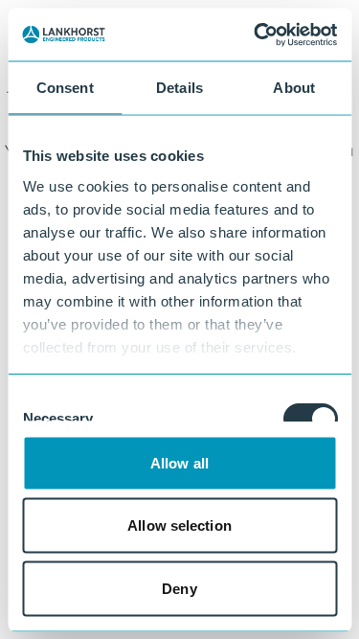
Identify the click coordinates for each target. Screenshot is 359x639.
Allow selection (179, 525)
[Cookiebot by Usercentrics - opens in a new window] (255, 34)
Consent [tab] (65, 88)
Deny (179, 588)
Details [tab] (179, 88)
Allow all (179, 462)
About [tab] (294, 88)
